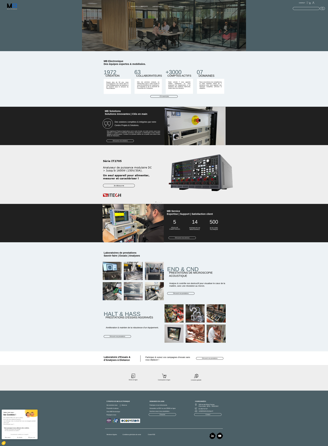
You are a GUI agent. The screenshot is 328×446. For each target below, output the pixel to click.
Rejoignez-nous (111, 415)
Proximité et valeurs (112, 408)
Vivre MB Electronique (113, 411)
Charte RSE (151, 434)
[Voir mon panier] (309, 3)
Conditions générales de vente (131, 434)
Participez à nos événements (158, 405)
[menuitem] (313, 2)
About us (124, 405)
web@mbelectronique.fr (206, 411)
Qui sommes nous (112, 405)
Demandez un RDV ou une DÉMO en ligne (163, 408)
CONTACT (302, 3)
